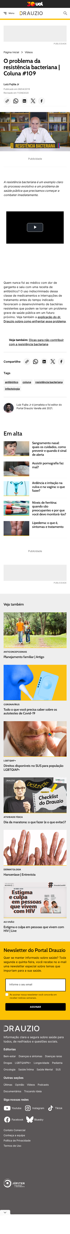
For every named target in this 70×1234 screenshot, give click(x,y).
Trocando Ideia (33, 1091)
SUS (58, 1069)
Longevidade (41, 1062)
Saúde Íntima (26, 1069)
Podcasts (43, 1084)
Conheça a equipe (14, 1135)
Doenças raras (53, 1056)
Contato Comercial (14, 1130)
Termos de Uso (12, 1145)
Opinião (19, 1084)
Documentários (12, 1091)
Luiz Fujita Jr (11, 84)
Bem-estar (10, 1056)
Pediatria (57, 1062)
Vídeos (31, 1084)
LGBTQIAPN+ (23, 1062)
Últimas (8, 1084)
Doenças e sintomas (30, 1056)
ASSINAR (35, 1006)
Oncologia (9, 1069)
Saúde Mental (45, 1069)
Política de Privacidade (17, 1140)
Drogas (8, 1062)
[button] (7, 101)
